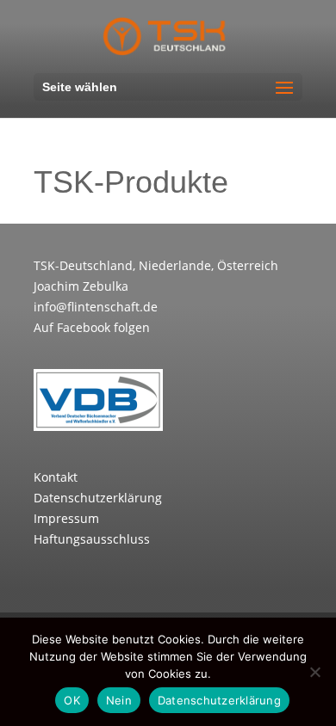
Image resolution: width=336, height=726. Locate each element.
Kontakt (56, 477)
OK (72, 700)
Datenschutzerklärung (98, 497)
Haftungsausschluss (92, 539)
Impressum (66, 518)
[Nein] (314, 671)
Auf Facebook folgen (92, 327)
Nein (119, 700)
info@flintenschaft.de (96, 306)
